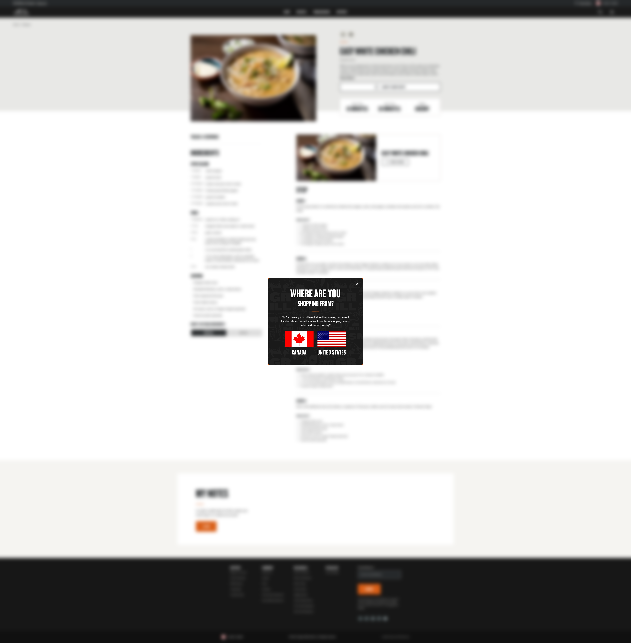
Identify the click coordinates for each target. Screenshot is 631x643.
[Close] (357, 284)
